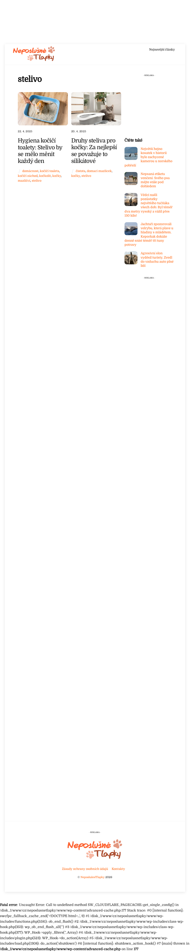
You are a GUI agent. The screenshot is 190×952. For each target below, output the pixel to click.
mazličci (24, 180)
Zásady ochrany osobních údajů (85, 869)
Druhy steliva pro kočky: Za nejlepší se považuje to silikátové (94, 150)
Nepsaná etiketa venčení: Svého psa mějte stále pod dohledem (155, 180)
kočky (56, 176)
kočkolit (45, 176)
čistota (80, 171)
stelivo (36, 180)
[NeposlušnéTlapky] (34, 60)
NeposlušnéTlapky (93, 877)
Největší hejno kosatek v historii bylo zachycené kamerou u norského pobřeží (148, 157)
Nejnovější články (162, 49)
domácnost (30, 171)
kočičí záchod (28, 176)
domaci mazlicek (99, 171)
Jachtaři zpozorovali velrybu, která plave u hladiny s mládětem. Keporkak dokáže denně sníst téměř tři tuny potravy (149, 234)
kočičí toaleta (49, 171)
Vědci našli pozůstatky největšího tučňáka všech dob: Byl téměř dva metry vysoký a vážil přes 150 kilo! (149, 205)
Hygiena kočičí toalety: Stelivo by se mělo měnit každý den (40, 150)
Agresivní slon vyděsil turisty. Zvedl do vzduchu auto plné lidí (157, 259)
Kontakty (118, 869)
